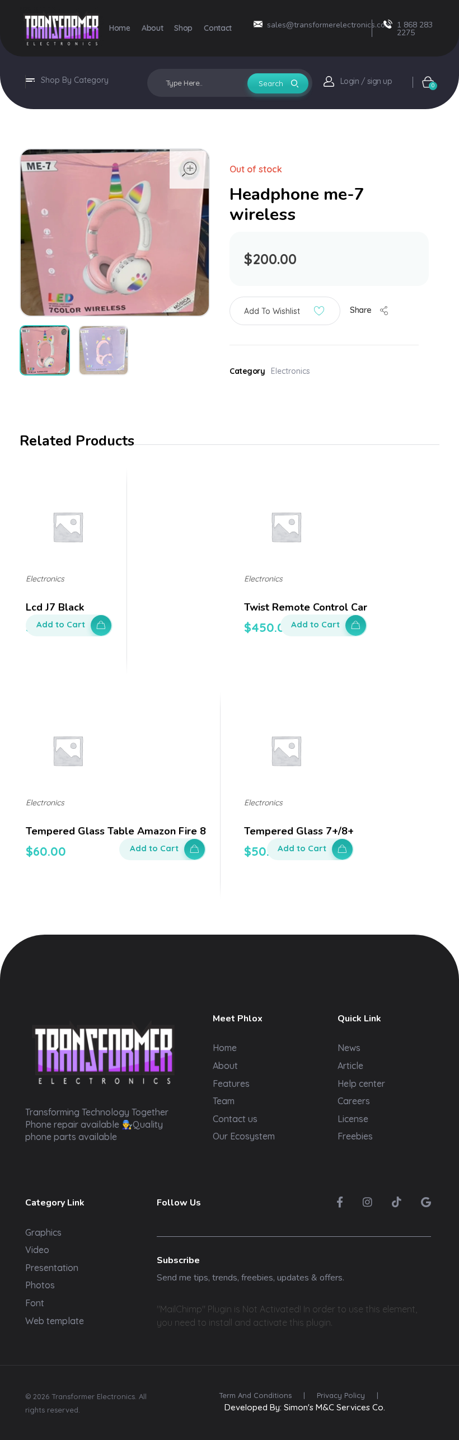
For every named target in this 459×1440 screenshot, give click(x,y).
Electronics (290, 371)
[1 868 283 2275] (387, 24)
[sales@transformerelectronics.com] (258, 24)
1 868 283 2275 (415, 29)
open (189, 169)
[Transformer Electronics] (62, 28)
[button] (285, 311)
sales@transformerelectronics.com (329, 25)
